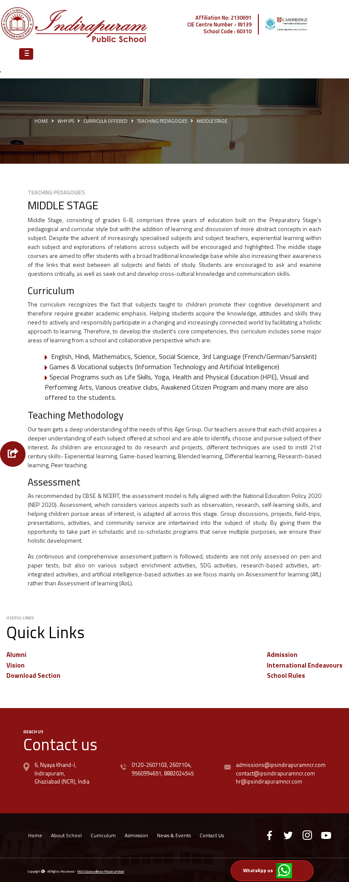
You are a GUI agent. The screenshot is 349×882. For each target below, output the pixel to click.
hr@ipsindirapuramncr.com (269, 781)
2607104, (180, 765)
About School (66, 835)
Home (41, 121)
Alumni (16, 654)
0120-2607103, (150, 765)
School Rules (286, 675)
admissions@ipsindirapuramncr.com (281, 765)
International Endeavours (305, 665)
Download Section (33, 675)
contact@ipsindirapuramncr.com (275, 773)
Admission (282, 654)
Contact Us (212, 835)
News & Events (174, 835)
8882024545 (178, 773)
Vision (15, 665)
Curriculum (103, 835)
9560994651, (147, 773)
